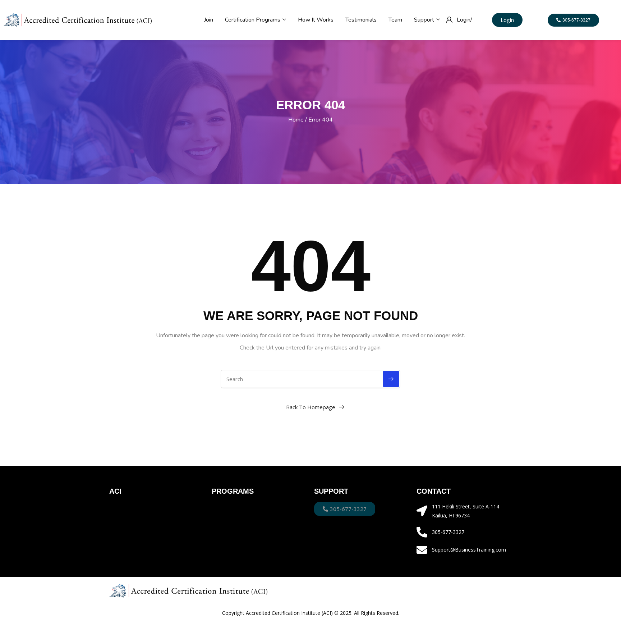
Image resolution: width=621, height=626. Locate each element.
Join (208, 20)
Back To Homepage (310, 407)
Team (395, 20)
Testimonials (361, 20)
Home (296, 120)
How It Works (316, 20)
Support (425, 20)
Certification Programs (253, 20)
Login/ (464, 20)
